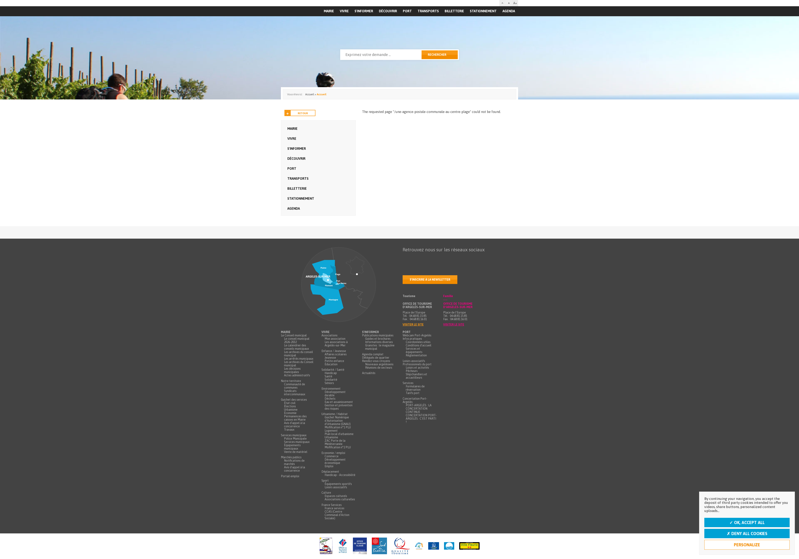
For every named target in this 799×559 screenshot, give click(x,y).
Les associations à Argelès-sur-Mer (336, 343)
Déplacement (330, 471)
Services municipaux (293, 435)
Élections (290, 406)
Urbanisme (291, 409)
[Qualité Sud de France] (391, 546)
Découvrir (388, 11)
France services (334, 508)
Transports (428, 11)
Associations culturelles (340, 499)
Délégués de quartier (375, 357)
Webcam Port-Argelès (417, 335)
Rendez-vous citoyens (376, 361)
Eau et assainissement (339, 402)
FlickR (432, 257)
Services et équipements (414, 350)
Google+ (449, 257)
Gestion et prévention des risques (338, 407)
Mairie (292, 128)
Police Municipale (295, 438)
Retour (303, 113)
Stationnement (483, 11)
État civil (289, 403)
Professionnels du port (417, 364)
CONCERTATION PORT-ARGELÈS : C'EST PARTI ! (421, 419)
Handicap (331, 373)
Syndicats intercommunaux (294, 392)
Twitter (414, 257)
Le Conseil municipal (294, 335)
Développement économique (335, 461)
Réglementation (416, 355)
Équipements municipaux (292, 447)
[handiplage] (326, 546)
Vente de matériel (295, 452)
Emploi (329, 466)
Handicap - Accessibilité (340, 475)
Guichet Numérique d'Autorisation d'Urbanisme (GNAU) (338, 421)
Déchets (330, 398)
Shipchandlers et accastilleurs (416, 376)
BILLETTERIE (454, 11)
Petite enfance (334, 361)
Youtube (423, 257)
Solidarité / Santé (332, 369)
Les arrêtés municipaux (298, 358)
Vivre (344, 11)
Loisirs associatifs (336, 487)
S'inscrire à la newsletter (430, 279)
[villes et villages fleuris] (469, 546)
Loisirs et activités (417, 367)
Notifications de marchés (294, 462)
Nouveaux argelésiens (379, 364)
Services (408, 383)
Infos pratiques (412, 338)
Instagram (441, 257)
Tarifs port (412, 393)
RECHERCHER (437, 54)
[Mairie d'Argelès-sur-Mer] (306, 20)
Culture (326, 492)
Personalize (747, 544)
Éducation (331, 364)
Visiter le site (413, 324)
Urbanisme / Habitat (334, 414)
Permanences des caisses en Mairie (295, 418)
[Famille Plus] (419, 546)
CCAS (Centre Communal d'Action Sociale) (337, 515)
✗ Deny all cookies (747, 533)
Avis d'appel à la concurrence (294, 424)
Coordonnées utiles (418, 342)
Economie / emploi (333, 453)
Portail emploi (290, 476)
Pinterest (458, 257)
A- (503, 3)
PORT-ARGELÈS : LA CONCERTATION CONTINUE (419, 409)
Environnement (331, 388)
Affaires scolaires (336, 354)
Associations (329, 335)
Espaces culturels (336, 496)
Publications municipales (377, 335)
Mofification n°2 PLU (338, 447)
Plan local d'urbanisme (339, 434)
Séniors (329, 383)
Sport (325, 480)
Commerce (332, 456)
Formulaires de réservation (415, 388)
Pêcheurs (412, 371)
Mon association (335, 338)
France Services (331, 505)
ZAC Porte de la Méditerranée (335, 442)
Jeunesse (330, 357)
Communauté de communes (294, 386)
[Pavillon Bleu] (449, 546)
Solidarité (331, 379)
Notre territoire (291, 381)
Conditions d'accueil (418, 345)
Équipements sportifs (338, 484)
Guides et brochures (378, 338)
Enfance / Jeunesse (333, 351)
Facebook (406, 257)
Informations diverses (379, 342)
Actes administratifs (297, 375)
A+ (515, 3)
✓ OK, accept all (747, 522)
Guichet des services (294, 399)
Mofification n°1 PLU (338, 427)
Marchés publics (291, 457)
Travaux (289, 429)
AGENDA (508, 11)
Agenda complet (372, 354)
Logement (331, 430)
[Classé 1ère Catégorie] (360, 546)
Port (407, 11)
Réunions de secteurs (378, 367)
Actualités (368, 373)
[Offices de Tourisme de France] (342, 546)
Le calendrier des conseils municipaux (296, 347)
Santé (328, 376)
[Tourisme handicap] (433, 546)
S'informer (364, 11)
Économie (290, 413)
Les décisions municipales (292, 370)
